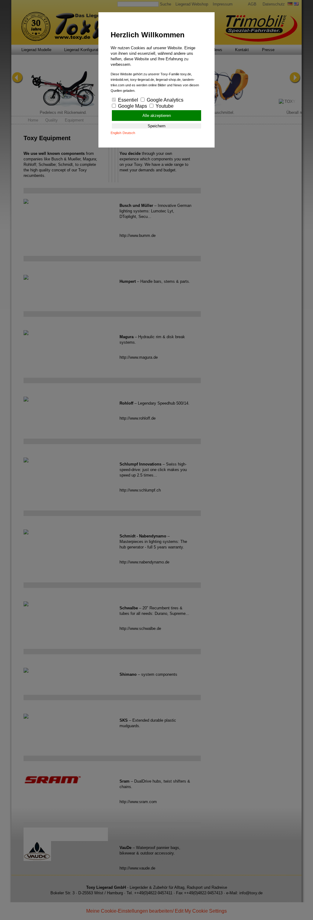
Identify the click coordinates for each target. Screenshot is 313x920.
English (116, 133)
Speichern (156, 126)
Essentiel (127, 100)
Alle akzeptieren (156, 115)
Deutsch (129, 133)
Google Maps (132, 106)
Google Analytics (164, 100)
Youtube (164, 106)
